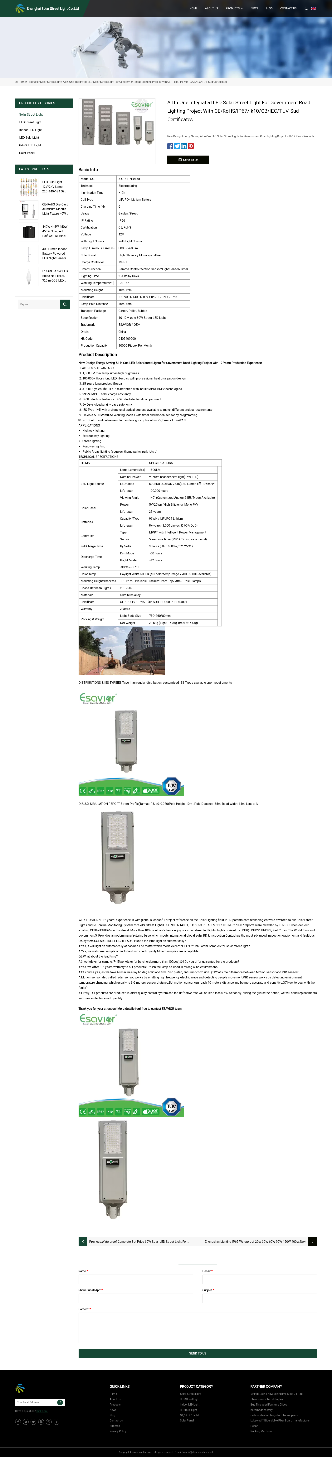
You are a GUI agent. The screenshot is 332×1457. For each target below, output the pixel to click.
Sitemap (115, 1425)
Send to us (190, 160)
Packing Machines (261, 1431)
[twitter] (33, 1422)
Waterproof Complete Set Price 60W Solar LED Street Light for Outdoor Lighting (144, 1242)
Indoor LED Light (30, 130)
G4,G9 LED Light (30, 145)
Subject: (208, 1290)
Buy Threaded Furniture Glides (269, 1404)
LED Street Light (30, 122)
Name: (83, 1271)
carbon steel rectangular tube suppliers (274, 1415)
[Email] (60, 1402)
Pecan (254, 1425)
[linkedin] (26, 1422)
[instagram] (49, 1422)
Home (193, 8)
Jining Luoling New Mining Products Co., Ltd (277, 1393)
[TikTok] (56, 1422)
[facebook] (18, 1422)
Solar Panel (27, 153)
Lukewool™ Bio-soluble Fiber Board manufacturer (280, 1420)
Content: (85, 1309)
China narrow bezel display (267, 1399)
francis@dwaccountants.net (198, 1452)
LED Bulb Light (29, 137)
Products (233, 8)
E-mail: (208, 1271)
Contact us (288, 8)
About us (211, 8)
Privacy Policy (118, 1431)
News (254, 8)
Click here (42, 1411)
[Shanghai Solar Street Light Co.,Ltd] (34, 1388)
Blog (269, 8)
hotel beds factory (262, 1409)
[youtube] (41, 1422)
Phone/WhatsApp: (91, 1290)
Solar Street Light (50, 81)
